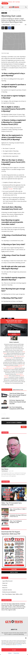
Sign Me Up (14, 334)
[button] (14, 321)
